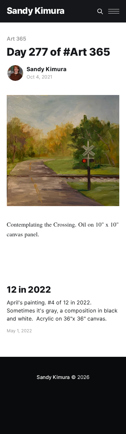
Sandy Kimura (36, 10)
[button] (113, 11)
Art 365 (16, 38)
